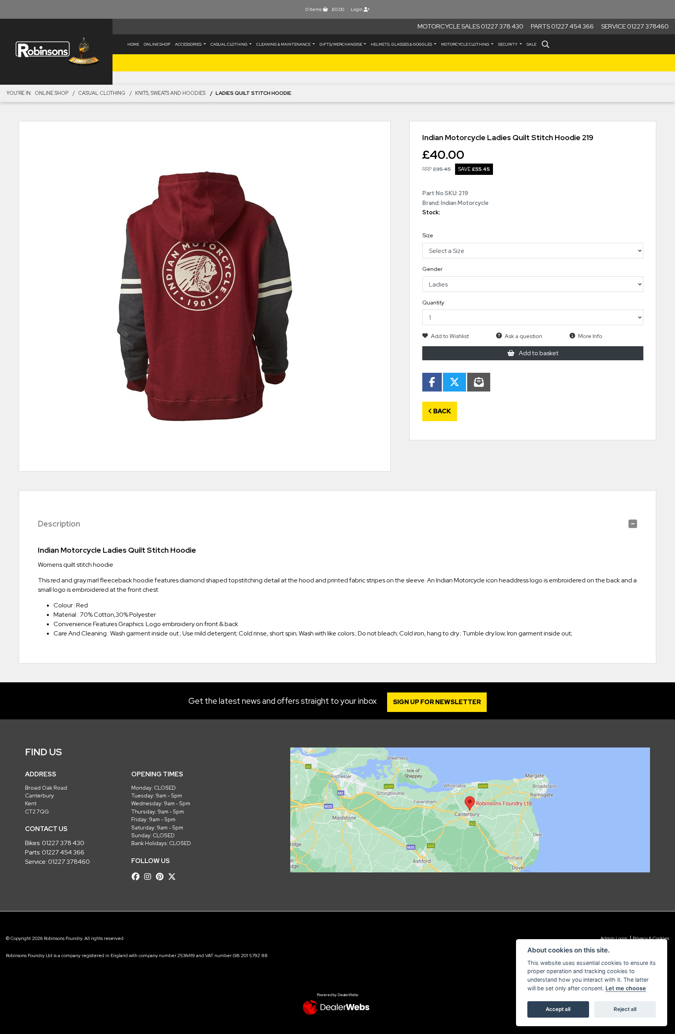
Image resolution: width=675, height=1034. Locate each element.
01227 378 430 (63, 843)
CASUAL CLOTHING (229, 44)
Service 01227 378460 (635, 26)
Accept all (558, 1009)
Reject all (625, 1009)
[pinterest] (161, 876)
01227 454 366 (63, 852)
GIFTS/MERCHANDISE (341, 44)
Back (441, 411)
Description (59, 524)
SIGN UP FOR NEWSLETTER (437, 702)
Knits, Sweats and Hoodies (170, 93)
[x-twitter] (174, 876)
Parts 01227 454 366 (562, 26)
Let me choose (625, 988)
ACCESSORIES (188, 44)
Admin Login (613, 938)
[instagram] (149, 876)
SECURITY (508, 44)
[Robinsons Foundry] (56, 51)
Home (133, 44)
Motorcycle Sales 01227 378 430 (470, 26)
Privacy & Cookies (651, 938)
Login (357, 9)
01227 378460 (69, 862)
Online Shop (157, 44)
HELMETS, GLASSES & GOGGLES (402, 44)
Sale (531, 44)
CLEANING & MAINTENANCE (283, 44)
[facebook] (137, 876)
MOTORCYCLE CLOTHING (465, 44)
